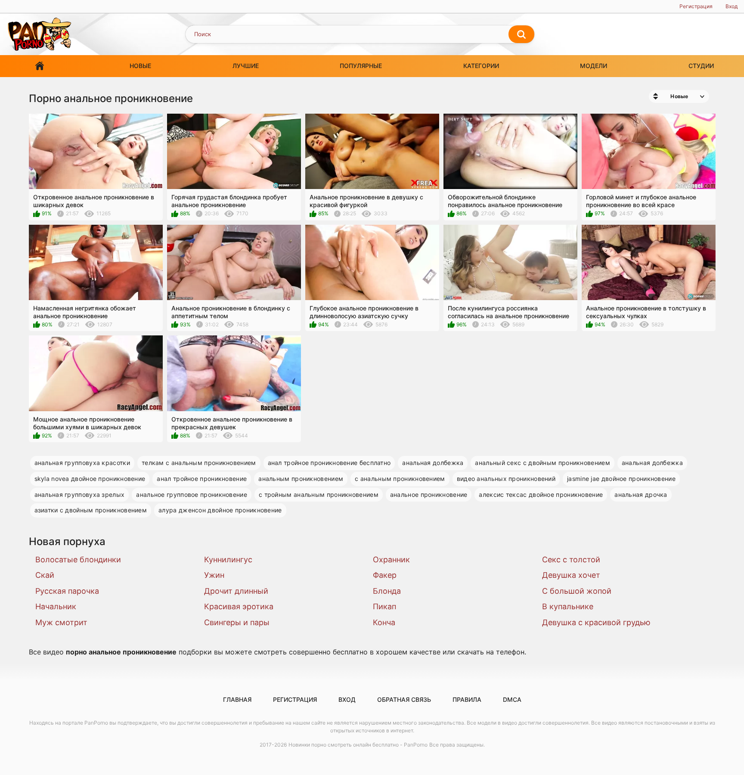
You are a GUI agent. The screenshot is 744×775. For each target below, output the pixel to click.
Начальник (55, 606)
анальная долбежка (432, 462)
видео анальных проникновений (506, 478)
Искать (521, 34)
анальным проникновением (300, 478)
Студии (701, 65)
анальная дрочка (640, 494)
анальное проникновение (429, 494)
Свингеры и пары (237, 622)
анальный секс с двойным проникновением (542, 462)
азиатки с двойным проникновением (90, 510)
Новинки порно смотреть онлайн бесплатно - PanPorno (358, 744)
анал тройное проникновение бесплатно (329, 462)
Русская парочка (67, 590)
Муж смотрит (61, 622)
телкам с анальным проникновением (199, 462)
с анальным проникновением (400, 478)
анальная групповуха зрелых (79, 494)
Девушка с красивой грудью (596, 622)
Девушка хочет (571, 575)
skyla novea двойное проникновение (90, 478)
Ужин (214, 575)
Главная (39, 66)
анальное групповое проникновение (191, 494)
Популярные (361, 65)
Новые (140, 65)
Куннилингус (228, 559)
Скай (44, 575)
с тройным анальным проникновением (318, 494)
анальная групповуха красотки (82, 462)
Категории (481, 65)
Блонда (387, 590)
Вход (731, 6)
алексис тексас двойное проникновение (541, 494)
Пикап (384, 606)
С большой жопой (576, 590)
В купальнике (567, 606)
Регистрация (696, 6)
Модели (593, 65)
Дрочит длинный (236, 590)
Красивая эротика (238, 606)
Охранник (391, 559)
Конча (384, 622)
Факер (385, 575)
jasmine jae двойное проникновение (621, 478)
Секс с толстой (571, 559)
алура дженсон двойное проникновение (220, 510)
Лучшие (245, 65)
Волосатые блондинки (78, 559)
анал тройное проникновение (202, 478)
